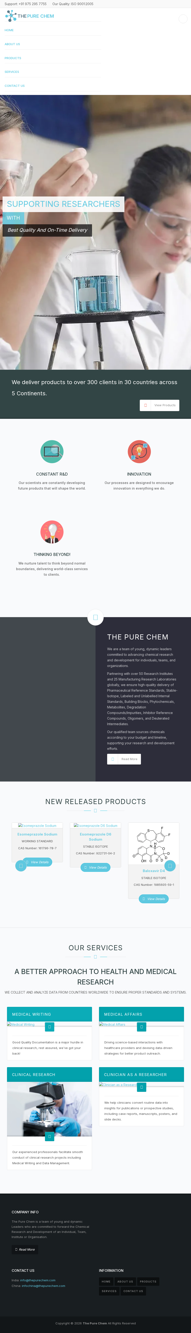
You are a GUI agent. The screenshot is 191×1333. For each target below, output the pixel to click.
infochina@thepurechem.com (43, 1286)
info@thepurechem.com (37, 1280)
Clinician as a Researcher (135, 1074)
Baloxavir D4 (154, 871)
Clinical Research (33, 1074)
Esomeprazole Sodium (37, 834)
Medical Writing (31, 1014)
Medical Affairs (123, 1014)
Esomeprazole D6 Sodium (95, 837)
